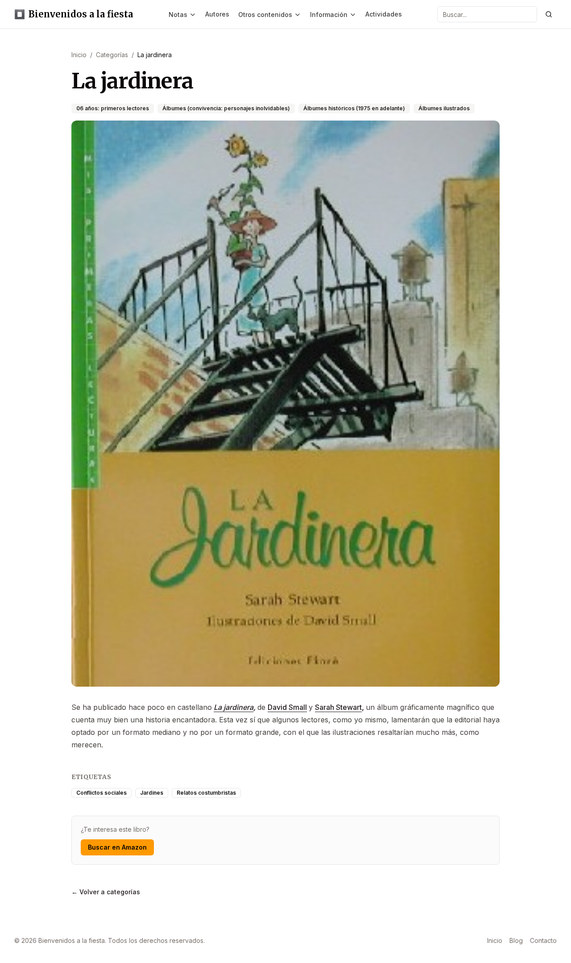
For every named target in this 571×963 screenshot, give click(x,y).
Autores (217, 14)
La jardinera (233, 707)
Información (329, 14)
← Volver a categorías (105, 892)
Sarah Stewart (338, 707)
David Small (287, 707)
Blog (516, 940)
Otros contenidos (265, 14)
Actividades (383, 14)
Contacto (543, 940)
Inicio (494, 940)
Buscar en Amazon (117, 847)
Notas (178, 14)
